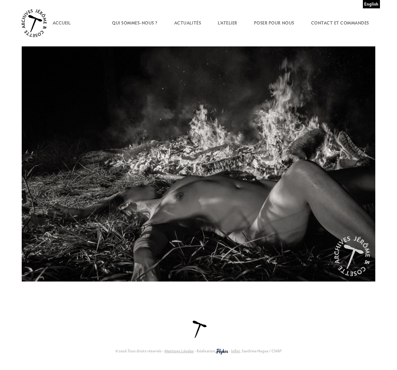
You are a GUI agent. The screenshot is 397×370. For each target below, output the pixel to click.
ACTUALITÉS (187, 23)
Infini (235, 351)
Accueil (61, 23)
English (371, 4)
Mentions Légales (179, 351)
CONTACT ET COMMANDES (340, 23)
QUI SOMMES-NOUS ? (135, 23)
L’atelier (227, 23)
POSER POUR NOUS (274, 23)
